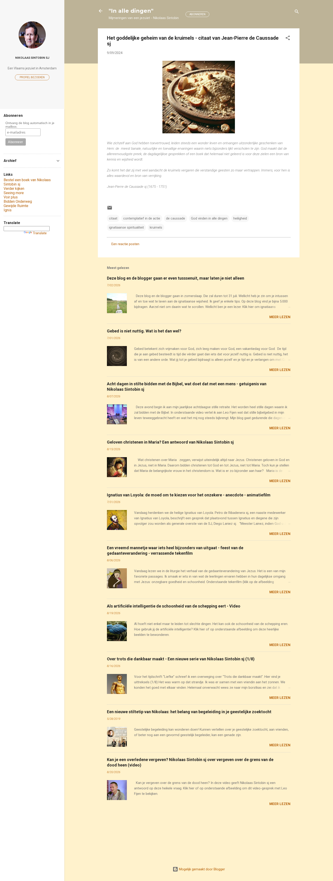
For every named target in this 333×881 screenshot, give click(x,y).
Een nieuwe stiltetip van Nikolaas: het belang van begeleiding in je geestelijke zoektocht (189, 711)
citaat (113, 218)
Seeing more (14, 193)
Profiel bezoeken (32, 77)
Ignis (8, 210)
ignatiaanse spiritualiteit (126, 227)
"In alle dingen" (131, 10)
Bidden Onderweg (18, 201)
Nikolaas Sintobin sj (32, 57)
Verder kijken (14, 188)
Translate (40, 233)
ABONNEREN (197, 14)
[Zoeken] (296, 12)
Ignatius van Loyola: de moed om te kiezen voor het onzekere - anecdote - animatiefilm (188, 495)
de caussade (175, 218)
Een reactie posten (125, 244)
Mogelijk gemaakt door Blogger (201, 869)
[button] (287, 38)
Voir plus (11, 197)
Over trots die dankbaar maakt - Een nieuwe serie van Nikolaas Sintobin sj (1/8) (181, 658)
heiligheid (240, 218)
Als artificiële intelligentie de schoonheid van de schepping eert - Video (173, 606)
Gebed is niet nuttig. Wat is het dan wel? (144, 331)
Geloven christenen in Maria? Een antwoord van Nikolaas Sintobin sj (170, 442)
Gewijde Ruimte (16, 206)
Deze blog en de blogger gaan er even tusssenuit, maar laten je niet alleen (175, 278)
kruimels (156, 227)
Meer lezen (279, 317)
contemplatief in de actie (141, 218)
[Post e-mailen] (109, 209)
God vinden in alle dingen (209, 218)
